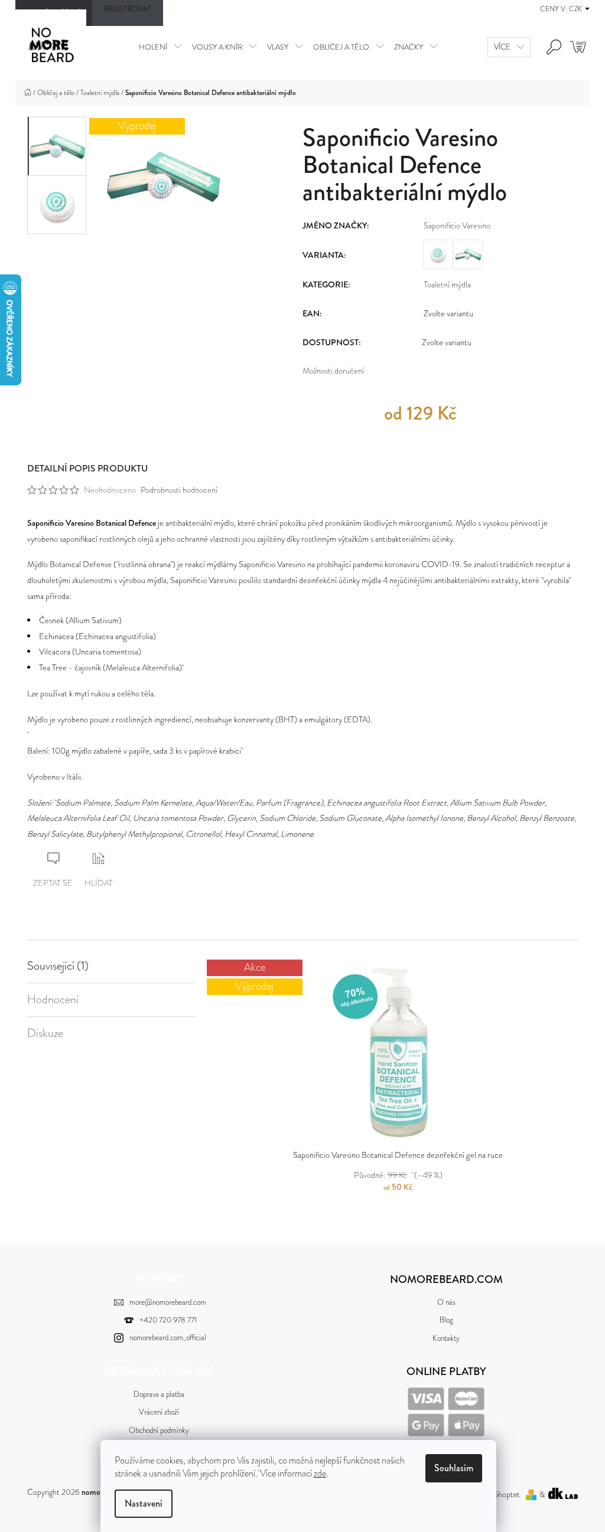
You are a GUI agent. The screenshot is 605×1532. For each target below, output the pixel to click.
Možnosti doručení (333, 371)
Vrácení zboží (159, 1412)
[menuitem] (160, 47)
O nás (446, 1302)
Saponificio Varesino (457, 225)
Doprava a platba (159, 1394)
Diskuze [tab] (45, 1033)
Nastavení (143, 1503)
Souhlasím (453, 1468)
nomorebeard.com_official (167, 1337)
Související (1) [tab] (58, 966)
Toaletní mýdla (447, 284)
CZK (576, 9)
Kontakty (446, 1338)
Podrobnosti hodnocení (179, 490)
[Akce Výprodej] (398, 1052)
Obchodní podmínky (159, 1430)
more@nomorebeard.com (167, 1302)
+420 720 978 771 (168, 1319)
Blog (446, 1319)
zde (320, 1473)
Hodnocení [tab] (53, 999)
